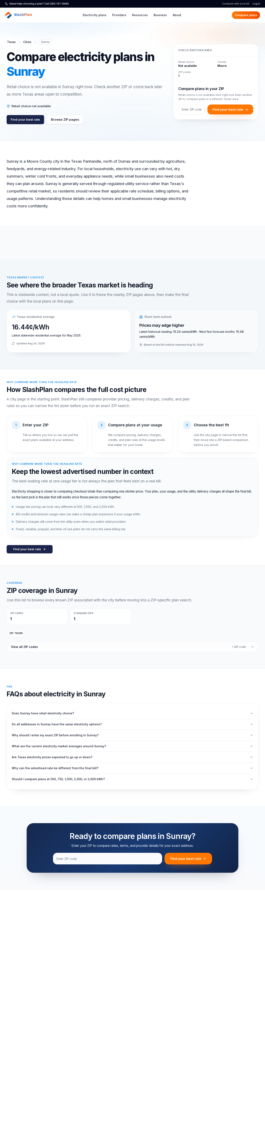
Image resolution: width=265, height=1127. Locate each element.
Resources (140, 15)
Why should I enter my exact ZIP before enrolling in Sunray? (55, 735)
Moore (221, 65)
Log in (256, 3)
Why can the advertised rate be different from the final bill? (55, 768)
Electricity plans (94, 15)
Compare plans (246, 15)
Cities (27, 42)
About (177, 15)
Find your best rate (25, 119)
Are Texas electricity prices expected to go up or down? (52, 757)
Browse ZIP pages (65, 119)
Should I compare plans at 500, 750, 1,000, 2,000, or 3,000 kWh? (58, 779)
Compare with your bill (235, 3)
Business (160, 15)
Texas (11, 42)
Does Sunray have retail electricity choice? (43, 713)
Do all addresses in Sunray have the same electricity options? (57, 724)
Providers (119, 15)
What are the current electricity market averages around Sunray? (59, 746)
